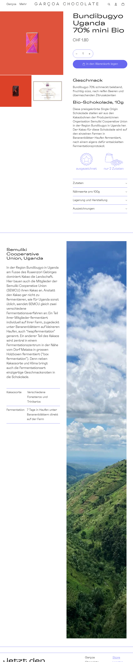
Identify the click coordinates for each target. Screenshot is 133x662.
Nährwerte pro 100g (86, 191)
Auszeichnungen (84, 208)
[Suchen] (109, 4)
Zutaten (78, 183)
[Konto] (115, 4)
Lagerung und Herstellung (90, 200)
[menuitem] (23, 4)
